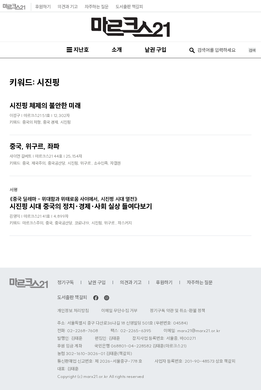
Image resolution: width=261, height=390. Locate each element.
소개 (117, 49)
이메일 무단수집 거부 (119, 310)
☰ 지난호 (78, 49)
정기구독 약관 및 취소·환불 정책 (177, 310)
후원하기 (43, 7)
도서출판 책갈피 (129, 7)
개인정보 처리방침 (73, 310)
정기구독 (65, 282)
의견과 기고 (68, 7)
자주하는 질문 (97, 7)
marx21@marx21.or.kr (198, 330)
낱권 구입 (155, 49)
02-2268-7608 (82, 330)
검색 (252, 50)
